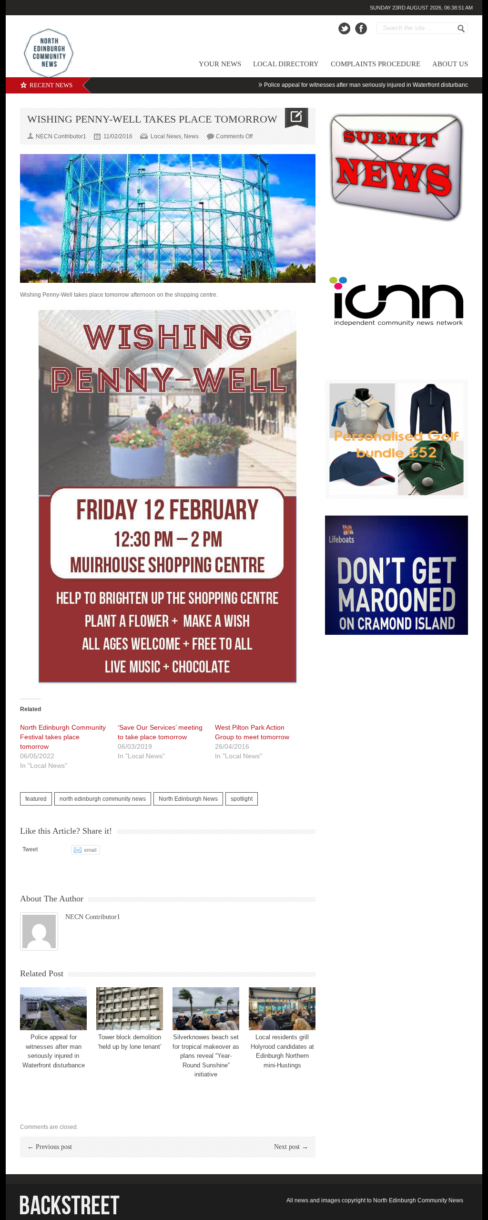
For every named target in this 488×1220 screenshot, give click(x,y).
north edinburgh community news (103, 799)
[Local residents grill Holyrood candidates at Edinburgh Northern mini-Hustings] (282, 1008)
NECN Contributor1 (92, 916)
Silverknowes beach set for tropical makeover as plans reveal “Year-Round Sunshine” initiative (206, 1056)
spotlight (242, 799)
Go (461, 28)
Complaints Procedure (375, 64)
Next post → (291, 1146)
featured (36, 799)
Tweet (30, 849)
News (191, 136)
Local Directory (286, 64)
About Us (450, 64)
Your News (220, 64)
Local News (166, 136)
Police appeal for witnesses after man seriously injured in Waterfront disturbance (337, 85)
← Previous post (49, 1146)
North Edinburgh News (188, 799)
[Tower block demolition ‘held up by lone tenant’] (129, 1008)
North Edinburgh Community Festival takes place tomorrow (63, 737)
